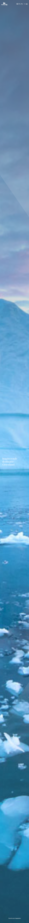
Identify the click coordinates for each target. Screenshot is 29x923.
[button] (23, 4)
